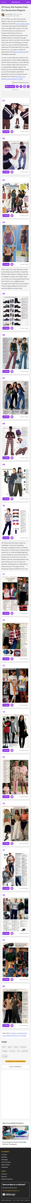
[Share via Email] (28, 86)
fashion (16, 1047)
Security (22, 1200)
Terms (14, 1200)
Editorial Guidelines (7, 1179)
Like (5, 1056)
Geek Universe (16, 2)
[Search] (5, 2)
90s (18, 1051)
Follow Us (15, 1033)
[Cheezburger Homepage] (15, 1195)
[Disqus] (15, 1095)
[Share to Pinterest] (24, 86)
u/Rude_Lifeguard (25, 131)
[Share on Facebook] (17, 86)
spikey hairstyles (19, 52)
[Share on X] (20, 86)
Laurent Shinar (9, 14)
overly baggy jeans (22, 24)
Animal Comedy (6, 1162)
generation (25, 1051)
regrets (10, 1047)
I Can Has (4, 1154)
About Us (4, 1176)
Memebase (4, 1159)
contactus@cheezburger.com (10, 1190)
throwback (23, 1047)
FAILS (3, 1047)
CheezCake (4, 1167)
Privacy (17, 1200)
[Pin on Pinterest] (12, 131)
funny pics (12, 1051)
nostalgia (4, 1051)
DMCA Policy (27, 1200)
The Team (4, 1174)
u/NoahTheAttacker (24, 613)
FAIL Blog (4, 1157)
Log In (28, 2)
